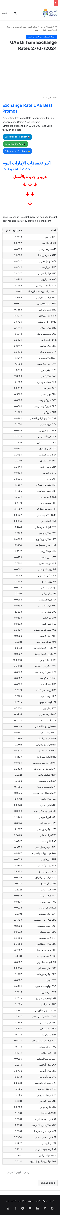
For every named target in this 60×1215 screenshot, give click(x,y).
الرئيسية (51, 27)
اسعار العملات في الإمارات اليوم (41, 36)
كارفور (13, 1200)
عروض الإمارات (47, 1200)
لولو (7, 1200)
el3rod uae (47, 1182)
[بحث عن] (15, 14)
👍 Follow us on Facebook (17, 151)
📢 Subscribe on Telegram (17, 137)
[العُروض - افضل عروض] (49, 13)
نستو (38, 1200)
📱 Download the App (15, 144)
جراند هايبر (22, 1200)
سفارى (31, 1200)
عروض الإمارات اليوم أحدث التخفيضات (29, 27)
